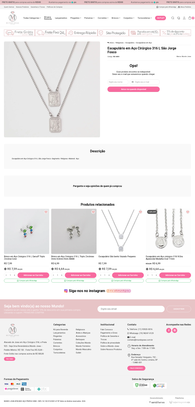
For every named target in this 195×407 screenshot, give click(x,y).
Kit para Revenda (60, 329)
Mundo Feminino (83, 346)
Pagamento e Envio (109, 333)
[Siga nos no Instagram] (174, 330)
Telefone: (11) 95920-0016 (140, 329)
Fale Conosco (107, 329)
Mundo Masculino (83, 349)
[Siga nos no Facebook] (168, 330)
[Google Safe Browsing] (159, 385)
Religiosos (120, 43)
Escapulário (129, 43)
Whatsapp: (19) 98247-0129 (141, 333)
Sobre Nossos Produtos (111, 349)
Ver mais (9, 359)
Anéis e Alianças (83, 333)
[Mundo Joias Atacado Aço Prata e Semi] (12, 18)
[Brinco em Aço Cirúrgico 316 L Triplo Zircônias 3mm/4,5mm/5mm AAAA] (73, 246)
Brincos (56, 346)
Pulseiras (57, 339)
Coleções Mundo (83, 343)
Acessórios (81, 336)
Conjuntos (57, 349)
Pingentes (57, 336)
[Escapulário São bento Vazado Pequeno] (121, 246)
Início (112, 43)
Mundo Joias (186, 56)
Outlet (78, 353)
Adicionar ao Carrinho (33, 275)
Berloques (80, 339)
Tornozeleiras (59, 353)
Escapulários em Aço (144, 43)
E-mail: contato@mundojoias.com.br (140, 338)
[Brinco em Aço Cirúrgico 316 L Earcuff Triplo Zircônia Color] (26, 246)
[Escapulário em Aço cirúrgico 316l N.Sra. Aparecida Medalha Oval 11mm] (168, 246)
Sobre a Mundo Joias (110, 346)
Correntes (57, 343)
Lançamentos (59, 333)
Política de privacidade (110, 343)
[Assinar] (179, 309)
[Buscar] (172, 18)
